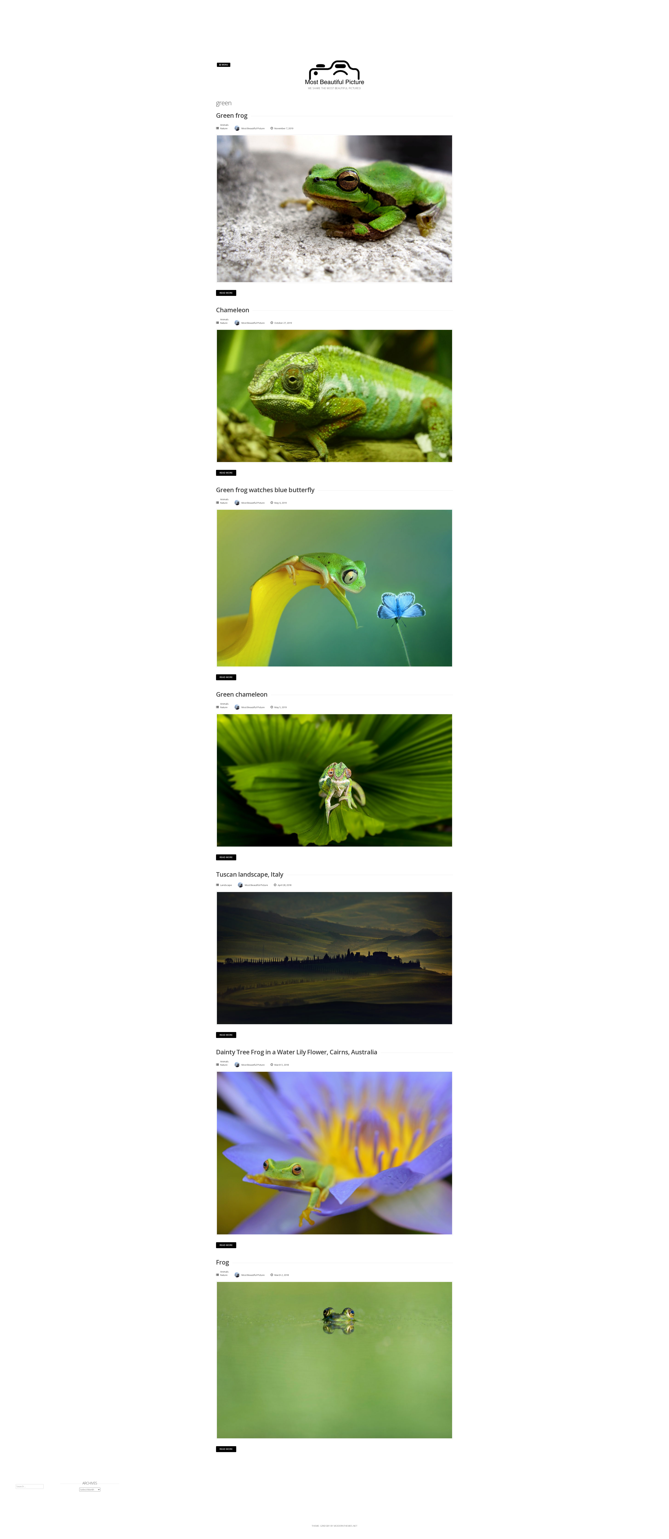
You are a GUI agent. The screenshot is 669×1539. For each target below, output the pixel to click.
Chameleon (232, 310)
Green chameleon (242, 694)
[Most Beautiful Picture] (334, 85)
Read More (226, 292)
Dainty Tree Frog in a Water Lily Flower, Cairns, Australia (296, 1052)
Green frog (231, 115)
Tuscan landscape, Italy (249, 874)
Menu (224, 64)
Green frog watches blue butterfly (265, 490)
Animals (224, 124)
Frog (222, 1262)
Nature (224, 128)
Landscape (226, 885)
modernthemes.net (345, 1525)
